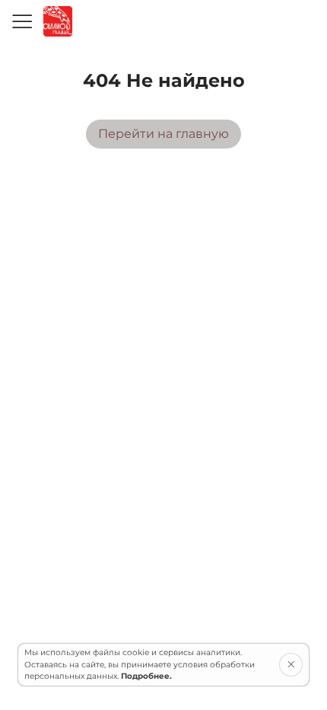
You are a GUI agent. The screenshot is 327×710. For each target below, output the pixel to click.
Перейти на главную (163, 133)
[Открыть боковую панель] (21, 21)
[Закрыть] (291, 664)
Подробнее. (146, 676)
